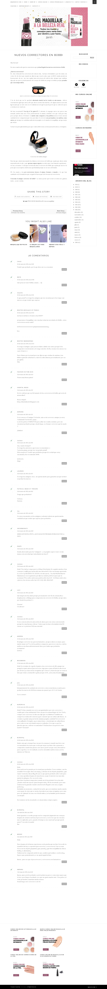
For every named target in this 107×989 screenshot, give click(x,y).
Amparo (20, 869)
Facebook (83, 87)
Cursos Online (42, 2)
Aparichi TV (69, 2)
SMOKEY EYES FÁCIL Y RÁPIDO (57, 245)
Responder (64, 269)
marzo (77, 235)
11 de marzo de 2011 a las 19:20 (25, 619)
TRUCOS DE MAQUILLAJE (36, 201)
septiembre (78, 220)
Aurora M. (21, 704)
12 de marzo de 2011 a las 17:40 (25, 639)
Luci (18, 590)
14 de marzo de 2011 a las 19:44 (25, 740)
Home (25, 2)
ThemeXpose (23, 986)
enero (77, 240)
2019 (76, 189)
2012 (76, 207)
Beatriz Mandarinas (25, 341)
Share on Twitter (41, 196)
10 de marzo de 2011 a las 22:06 (25, 279)
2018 (76, 192)
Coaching (13, 6)
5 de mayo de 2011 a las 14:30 (25, 872)
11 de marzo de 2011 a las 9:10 (25, 442)
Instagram (76, 87)
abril (76, 232)
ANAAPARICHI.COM (15, 2)
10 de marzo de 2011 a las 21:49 (25, 264)
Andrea (20, 636)
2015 (76, 199)
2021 (76, 184)
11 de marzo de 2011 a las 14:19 (25, 566)
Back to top (91, 987)
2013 (76, 204)
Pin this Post (57, 196)
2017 (76, 194)
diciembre (78, 212)
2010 (76, 242)
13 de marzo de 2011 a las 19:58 (25, 685)
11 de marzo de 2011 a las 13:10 (25, 549)
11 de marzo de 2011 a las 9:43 (25, 513)
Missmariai (21, 660)
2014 (76, 202)
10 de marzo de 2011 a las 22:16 (25, 295)
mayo (76, 230)
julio (76, 225)
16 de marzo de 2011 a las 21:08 (25, 764)
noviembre (78, 215)
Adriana (20, 412)
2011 (76, 210)
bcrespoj (20, 737)
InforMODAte (22, 528)
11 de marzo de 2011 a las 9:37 (25, 473)
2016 (76, 197)
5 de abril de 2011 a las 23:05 (25, 812)
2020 (76, 187)
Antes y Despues (80, 2)
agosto (77, 222)
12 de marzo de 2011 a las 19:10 (25, 663)
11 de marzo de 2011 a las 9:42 (25, 491)
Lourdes (20, 471)
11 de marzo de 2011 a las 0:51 (25, 390)
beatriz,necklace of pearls (28, 310)
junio (76, 227)
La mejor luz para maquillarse (37, 245)
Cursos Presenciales (56, 2)
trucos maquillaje (49, 201)
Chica (19, 261)
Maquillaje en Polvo (18, 244)
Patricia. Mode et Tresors (27, 489)
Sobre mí (32, 2)
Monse (19, 834)
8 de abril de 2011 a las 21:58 (24, 837)
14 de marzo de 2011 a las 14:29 (25, 707)
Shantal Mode (22, 387)
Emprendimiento (24, 6)
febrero (77, 237)
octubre (77, 217)
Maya (19, 277)
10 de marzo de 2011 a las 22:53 (25, 313)
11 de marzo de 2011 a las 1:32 (25, 414)
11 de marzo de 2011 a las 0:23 (25, 374)
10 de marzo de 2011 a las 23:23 (25, 343)
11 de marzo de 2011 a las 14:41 (25, 593)
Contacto (35, 6)
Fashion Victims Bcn (25, 372)
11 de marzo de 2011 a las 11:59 (25, 531)
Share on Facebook (23, 196)
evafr (19, 546)
